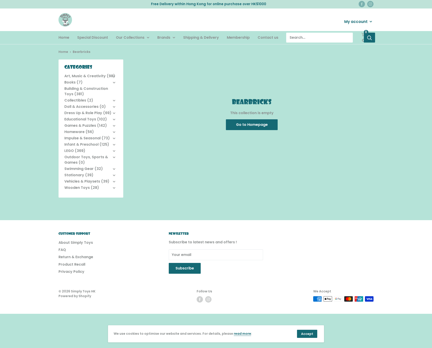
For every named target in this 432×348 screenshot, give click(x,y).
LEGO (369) (74, 150)
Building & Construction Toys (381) (86, 91)
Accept (307, 334)
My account (356, 21)
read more (242, 333)
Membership (238, 37)
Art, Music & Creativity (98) (89, 76)
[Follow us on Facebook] (362, 4)
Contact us (268, 37)
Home (63, 37)
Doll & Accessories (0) (85, 106)
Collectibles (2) (78, 100)
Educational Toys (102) (85, 119)
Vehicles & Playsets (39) (86, 181)
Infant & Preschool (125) (86, 144)
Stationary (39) (78, 175)
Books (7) (73, 82)
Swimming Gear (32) (83, 168)
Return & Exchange (75, 257)
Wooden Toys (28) (81, 187)
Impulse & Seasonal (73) (87, 138)
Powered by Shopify (74, 296)
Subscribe (185, 268)
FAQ (62, 249)
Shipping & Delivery (201, 37)
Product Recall (71, 264)
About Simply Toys (75, 242)
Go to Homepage (252, 124)
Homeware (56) (79, 131)
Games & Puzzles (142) (85, 125)
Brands (163, 37)
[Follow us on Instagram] (370, 4)
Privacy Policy (71, 271)
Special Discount (92, 37)
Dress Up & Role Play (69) (87, 112)
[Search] (369, 38)
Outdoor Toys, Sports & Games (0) (86, 159)
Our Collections (130, 37)
